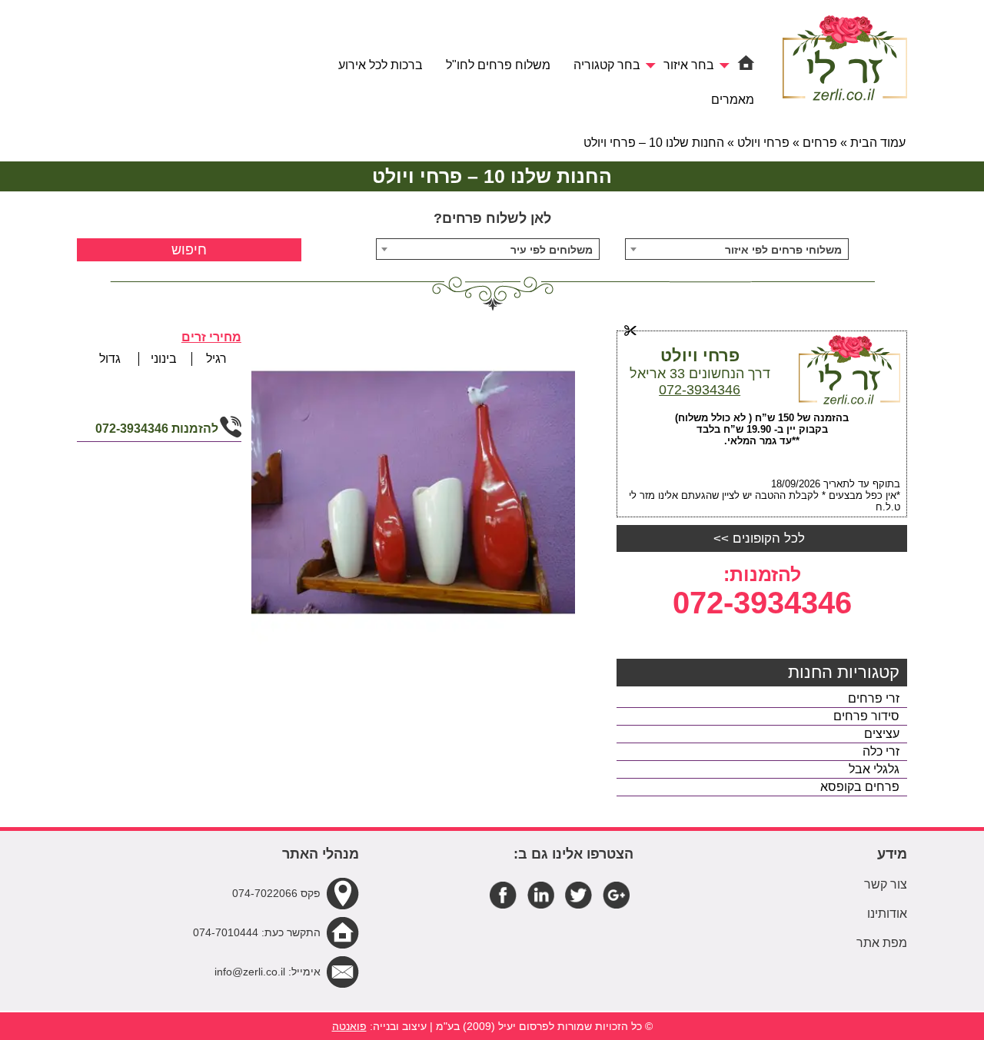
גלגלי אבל (874, 769)
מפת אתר (881, 942)
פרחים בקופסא (859, 786)
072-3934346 (699, 389)
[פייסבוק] (503, 894)
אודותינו (887, 913)
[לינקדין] (541, 894)
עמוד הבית (878, 142)
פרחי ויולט (763, 142)
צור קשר (885, 884)
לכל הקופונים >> (759, 538)
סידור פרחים (866, 716)
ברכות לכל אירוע (380, 64)
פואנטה (349, 1026)
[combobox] (737, 249)
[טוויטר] (578, 894)
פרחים (820, 142)
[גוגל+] (616, 894)
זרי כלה (881, 751)
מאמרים (732, 99)
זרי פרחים (873, 698)
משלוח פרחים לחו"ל (498, 64)
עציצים (881, 733)
